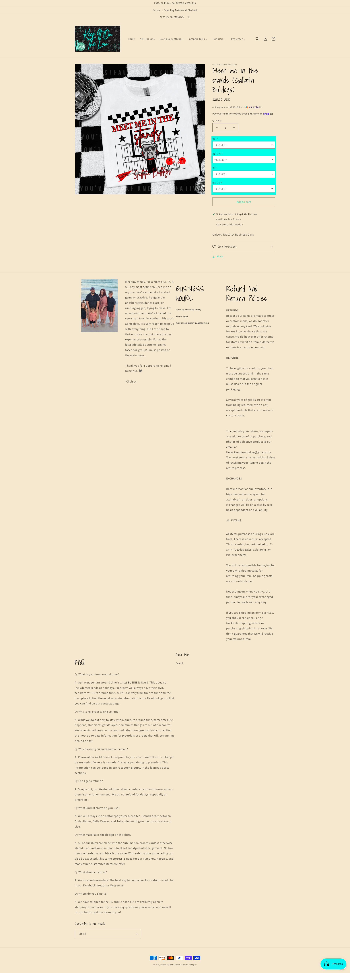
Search (180, 663)
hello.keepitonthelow (169, 965)
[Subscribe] (136, 934)
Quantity (216, 120)
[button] (257, 39)
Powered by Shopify (188, 965)
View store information (229, 224)
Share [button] (220, 256)
